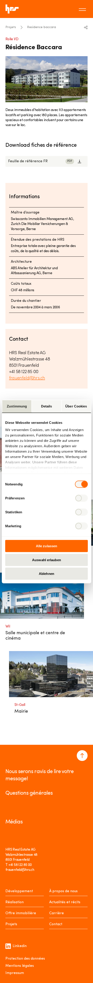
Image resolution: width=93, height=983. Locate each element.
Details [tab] (46, 406)
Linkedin (20, 946)
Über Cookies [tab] (76, 406)
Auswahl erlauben (46, 560)
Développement (19, 891)
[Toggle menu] (83, 8)
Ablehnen (46, 574)
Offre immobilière (20, 913)
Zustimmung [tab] (17, 406)
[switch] (81, 498)
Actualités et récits (64, 902)
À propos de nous (63, 891)
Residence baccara (41, 27)
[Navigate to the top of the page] (82, 755)
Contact (55, 924)
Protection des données (25, 959)
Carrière (56, 913)
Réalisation (14, 902)
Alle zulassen (46, 546)
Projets (10, 27)
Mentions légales (19, 966)
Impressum (14, 973)
